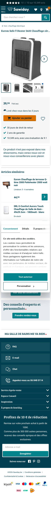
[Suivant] (44, 59)
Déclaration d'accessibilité (36, 476)
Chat (14, 369)
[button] (43, 118)
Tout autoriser (25, 277)
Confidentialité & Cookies (13, 476)
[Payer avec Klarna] (18, 490)
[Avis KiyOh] (8, 484)
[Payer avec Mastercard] (31, 484)
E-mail (15, 358)
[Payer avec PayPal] (44, 484)
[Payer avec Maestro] (24, 484)
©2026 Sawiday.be (15, 472)
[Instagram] (38, 461)
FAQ (14, 346)
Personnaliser (24, 286)
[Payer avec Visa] (17, 484)
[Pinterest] (34, 461)
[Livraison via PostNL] (32, 490)
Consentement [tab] (10, 228)
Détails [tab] (25, 228)
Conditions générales (33, 472)
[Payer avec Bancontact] (38, 484)
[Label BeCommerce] (25, 490)
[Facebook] (29, 461)
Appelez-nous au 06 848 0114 (27, 380)
